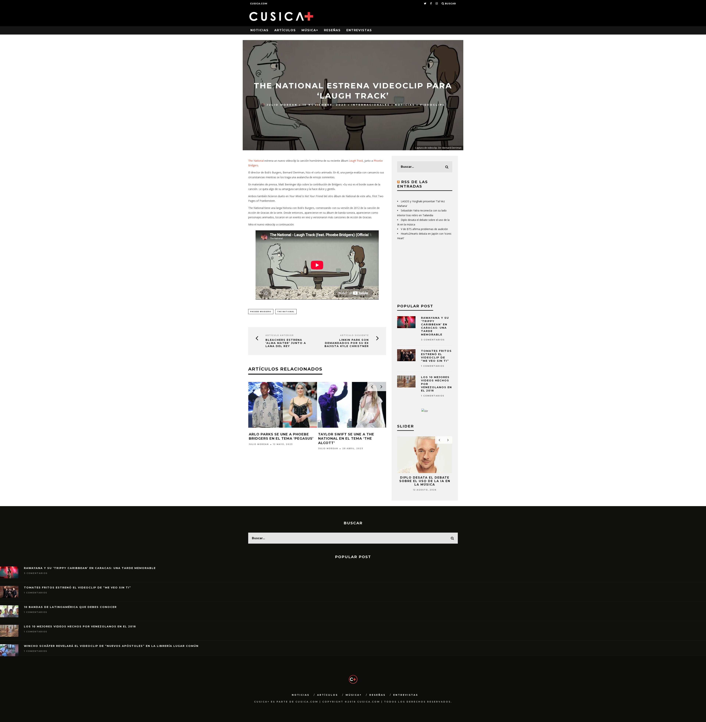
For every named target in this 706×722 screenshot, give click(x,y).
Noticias (259, 30)
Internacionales (370, 104)
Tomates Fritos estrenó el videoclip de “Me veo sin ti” (436, 356)
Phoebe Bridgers (260, 311)
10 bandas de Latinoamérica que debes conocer (70, 607)
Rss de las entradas (412, 184)
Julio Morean (282, 104)
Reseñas (332, 30)
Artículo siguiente (354, 335)
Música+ (310, 30)
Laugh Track (356, 160)
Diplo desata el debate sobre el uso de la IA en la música (424, 481)
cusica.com (258, 3)
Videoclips (432, 104)
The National (256, 160)
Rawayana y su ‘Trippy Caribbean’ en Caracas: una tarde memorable (435, 326)
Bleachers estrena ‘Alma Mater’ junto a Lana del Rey (285, 343)
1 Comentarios (432, 366)
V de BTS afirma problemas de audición (424, 229)
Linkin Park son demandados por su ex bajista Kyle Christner (347, 343)
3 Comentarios (433, 339)
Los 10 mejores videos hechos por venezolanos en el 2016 (80, 626)
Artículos (285, 30)
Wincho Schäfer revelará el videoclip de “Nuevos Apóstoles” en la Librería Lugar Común (111, 646)
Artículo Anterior (279, 335)
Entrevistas (359, 30)
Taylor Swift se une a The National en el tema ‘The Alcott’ (346, 438)
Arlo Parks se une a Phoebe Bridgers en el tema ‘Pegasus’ (281, 436)
